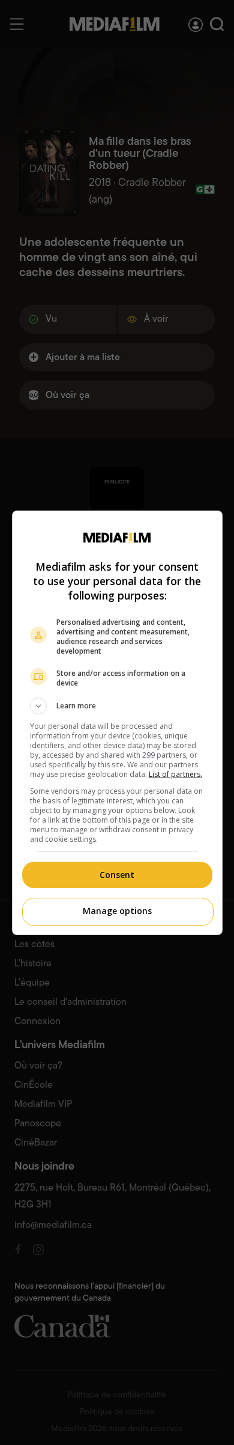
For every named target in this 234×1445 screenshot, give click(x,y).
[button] (117, 706)
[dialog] (117, 723)
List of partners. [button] (175, 774)
